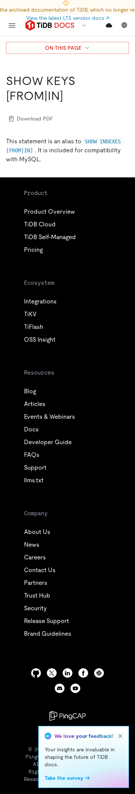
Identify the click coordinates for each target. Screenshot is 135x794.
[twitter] (52, 673)
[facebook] (83, 673)
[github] (36, 673)
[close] (120, 736)
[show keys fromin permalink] (69, 96)
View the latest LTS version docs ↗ (67, 18)
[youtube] (75, 688)
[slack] (99, 673)
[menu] (12, 25)
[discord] (60, 688)
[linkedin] (67, 673)
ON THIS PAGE (63, 48)
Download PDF (35, 119)
